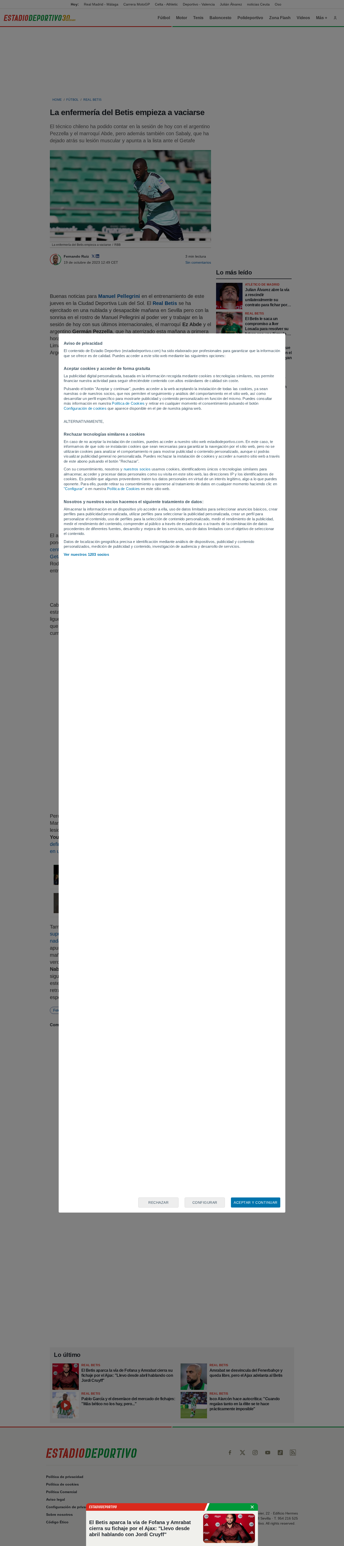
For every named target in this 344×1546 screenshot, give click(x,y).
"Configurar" (74, 489)
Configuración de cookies (85, 408)
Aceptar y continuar (256, 1202)
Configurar (204, 1202)
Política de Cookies (128, 403)
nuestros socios (137, 469)
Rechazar (158, 1202)
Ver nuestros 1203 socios (86, 554)
